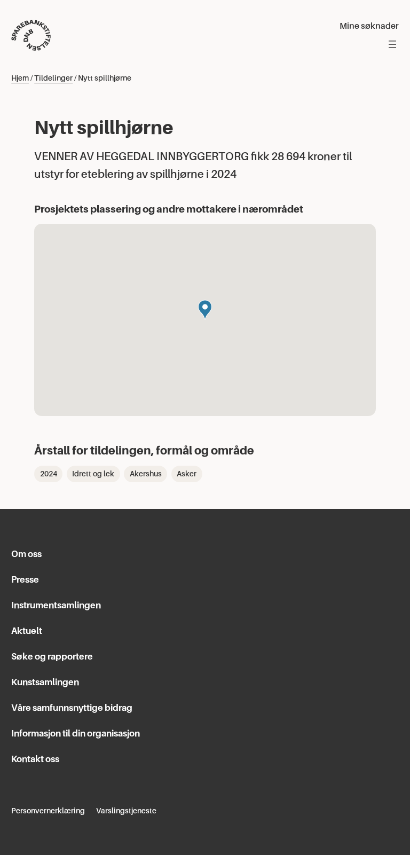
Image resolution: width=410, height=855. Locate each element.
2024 (48, 473)
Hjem (20, 78)
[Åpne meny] (392, 44)
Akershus (146, 473)
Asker (186, 473)
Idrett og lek (93, 473)
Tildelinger (53, 78)
